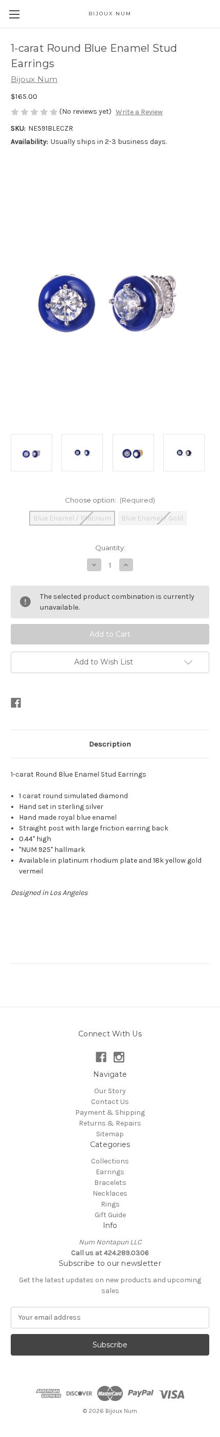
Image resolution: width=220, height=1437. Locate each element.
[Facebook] (16, 703)
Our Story (110, 1091)
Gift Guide (110, 1215)
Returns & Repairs (110, 1123)
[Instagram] (119, 1057)
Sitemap (110, 1134)
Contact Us (110, 1101)
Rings (110, 1204)
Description (110, 743)
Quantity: (110, 548)
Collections (110, 1161)
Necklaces (110, 1193)
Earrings (110, 1172)
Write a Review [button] (139, 112)
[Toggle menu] (14, 14)
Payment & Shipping (110, 1112)
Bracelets (110, 1182)
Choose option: (110, 500)
